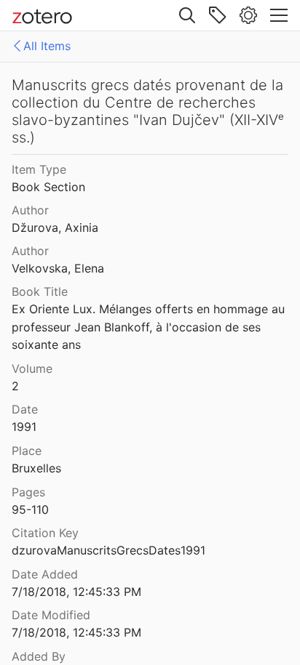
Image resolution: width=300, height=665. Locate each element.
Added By (39, 656)
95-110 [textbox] (30, 509)
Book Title (40, 291)
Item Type (39, 169)
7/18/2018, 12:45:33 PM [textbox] (76, 591)
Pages (28, 492)
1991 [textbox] (24, 426)
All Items (47, 46)
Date (25, 409)
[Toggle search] (187, 15)
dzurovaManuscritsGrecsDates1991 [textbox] (108, 550)
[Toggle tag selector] (217, 15)
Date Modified (51, 615)
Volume (32, 368)
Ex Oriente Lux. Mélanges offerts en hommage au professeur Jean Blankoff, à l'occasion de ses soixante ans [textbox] (150, 327)
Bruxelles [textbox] (36, 468)
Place (27, 450)
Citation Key (45, 532)
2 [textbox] (15, 386)
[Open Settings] (248, 15)
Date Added (45, 574)
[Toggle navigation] (279, 15)
